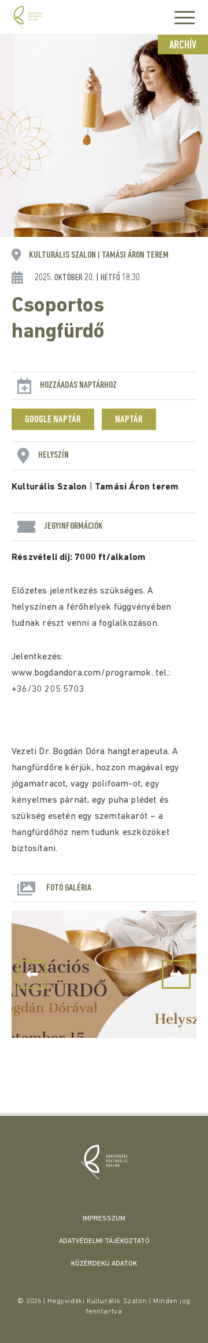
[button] (176, 974)
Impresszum (104, 1218)
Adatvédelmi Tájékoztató (104, 1241)
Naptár (129, 420)
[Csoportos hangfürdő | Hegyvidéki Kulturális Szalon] (104, 1162)
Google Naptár (53, 420)
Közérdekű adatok (104, 1263)
